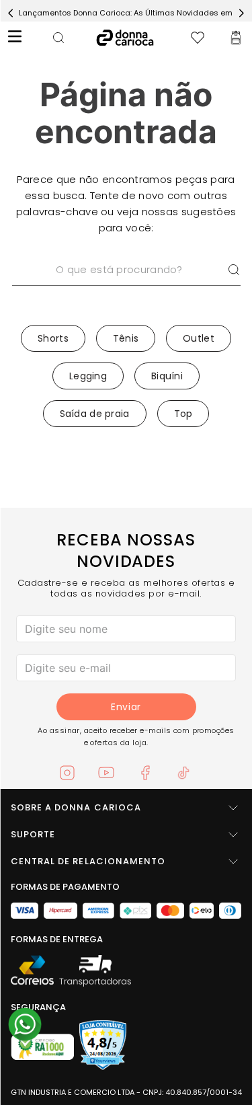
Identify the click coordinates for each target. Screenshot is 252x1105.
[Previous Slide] (11, 13)
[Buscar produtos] (234, 269)
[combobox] (126, 286)
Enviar (125, 707)
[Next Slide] (241, 13)
